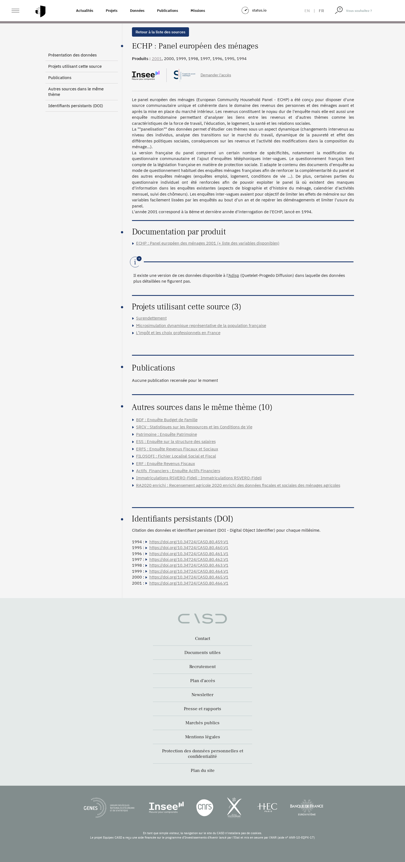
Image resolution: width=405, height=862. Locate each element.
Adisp (233, 275)
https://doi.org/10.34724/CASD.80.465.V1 (188, 577)
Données (137, 11)
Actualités (84, 11)
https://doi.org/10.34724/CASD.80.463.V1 (188, 565)
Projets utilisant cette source (75, 66)
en (307, 10)
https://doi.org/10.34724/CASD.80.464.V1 (188, 571)
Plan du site (203, 771)
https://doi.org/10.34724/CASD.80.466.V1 (188, 583)
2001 (157, 58)
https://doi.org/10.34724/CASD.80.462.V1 (188, 559)
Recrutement (202, 667)
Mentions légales (202, 737)
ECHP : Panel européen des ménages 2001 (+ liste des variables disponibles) (207, 243)
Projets (111, 11)
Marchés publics (202, 723)
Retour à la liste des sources (160, 31)
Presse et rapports (202, 709)
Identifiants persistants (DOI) (75, 105)
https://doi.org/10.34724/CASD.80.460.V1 (188, 547)
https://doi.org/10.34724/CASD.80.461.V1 (188, 553)
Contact (202, 639)
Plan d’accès (202, 681)
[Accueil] (40, 11)
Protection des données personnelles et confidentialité (202, 754)
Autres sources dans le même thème (76, 91)
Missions (198, 11)
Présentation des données (72, 55)
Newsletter (202, 695)
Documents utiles (202, 653)
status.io (259, 10)
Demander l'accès (216, 74)
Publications (167, 11)
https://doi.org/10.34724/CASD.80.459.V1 (188, 541)
